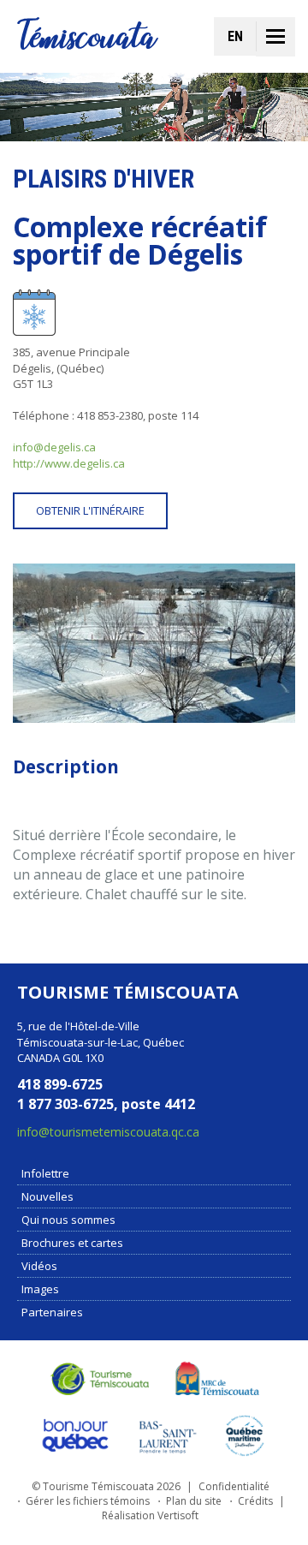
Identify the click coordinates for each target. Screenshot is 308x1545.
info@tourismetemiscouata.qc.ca (108, 1132)
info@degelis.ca (54, 447)
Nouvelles (47, 1196)
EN (235, 36)
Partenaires (52, 1312)
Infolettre (45, 1173)
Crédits (255, 1501)
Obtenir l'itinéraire (90, 510)
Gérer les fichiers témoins (88, 1501)
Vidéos (39, 1266)
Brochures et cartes (72, 1242)
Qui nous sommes (68, 1219)
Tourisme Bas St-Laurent (167, 1435)
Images (40, 1289)
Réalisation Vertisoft (150, 1515)
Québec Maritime (244, 1435)
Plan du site (194, 1501)
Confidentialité (234, 1486)
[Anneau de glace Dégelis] (154, 643)
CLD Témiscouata (214, 1379)
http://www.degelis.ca (69, 463)
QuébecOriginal (76, 1435)
